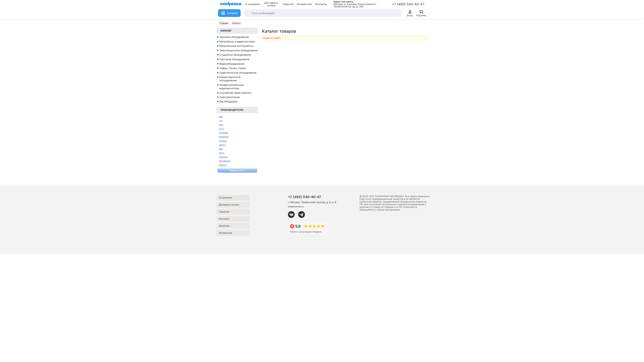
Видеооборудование (232, 63)
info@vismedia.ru (296, 206)
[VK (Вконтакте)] (292, 214)
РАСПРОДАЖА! (228, 101)
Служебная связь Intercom (235, 92)
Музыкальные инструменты (236, 45)
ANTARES (223, 133)
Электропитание (229, 97)
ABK (221, 117)
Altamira (222, 165)
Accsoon (223, 141)
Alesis (221, 153)
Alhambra (223, 157)
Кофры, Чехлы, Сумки (232, 68)
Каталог (226, 30)
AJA (221, 121)
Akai (221, 149)
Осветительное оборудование (237, 72)
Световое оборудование (234, 59)
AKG (221, 125)
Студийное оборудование (235, 54)
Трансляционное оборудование (238, 50)
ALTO (221, 129)
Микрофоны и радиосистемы (237, 41)
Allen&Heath (224, 161)
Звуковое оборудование (234, 37)
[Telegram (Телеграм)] (303, 214)
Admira (222, 145)
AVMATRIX (224, 137)
